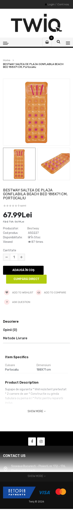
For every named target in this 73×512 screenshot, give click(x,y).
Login (51, 4)
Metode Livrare (15, 338)
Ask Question (21, 302)
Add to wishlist (22, 292)
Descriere (11, 321)
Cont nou (63, 4)
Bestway (33, 228)
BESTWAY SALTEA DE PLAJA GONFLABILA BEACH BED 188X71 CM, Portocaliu (33, 65)
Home (6, 60)
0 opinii (22, 205)
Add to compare (54, 292)
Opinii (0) (10, 330)
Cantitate (9, 250)
